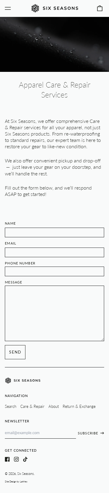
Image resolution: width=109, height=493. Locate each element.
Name (10, 223)
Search (10, 406)
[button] (99, 8)
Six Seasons (25, 473)
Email (10, 243)
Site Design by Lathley (16, 481)
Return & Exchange (79, 406)
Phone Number (20, 263)
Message (13, 282)
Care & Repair (32, 406)
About (53, 406)
